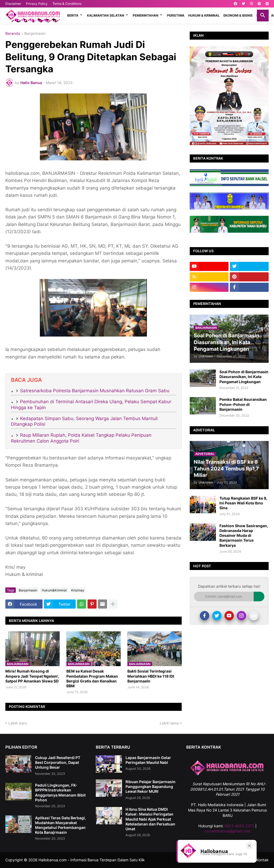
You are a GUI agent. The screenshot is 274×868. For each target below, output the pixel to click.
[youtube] (209, 266)
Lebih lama (169, 723)
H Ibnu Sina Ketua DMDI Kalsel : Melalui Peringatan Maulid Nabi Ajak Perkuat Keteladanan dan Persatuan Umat (150, 819)
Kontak (263, 860)
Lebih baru (17, 723)
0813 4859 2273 (239, 826)
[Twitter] (217, 615)
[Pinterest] (92, 604)
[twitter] (243, 3)
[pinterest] (259, 3)
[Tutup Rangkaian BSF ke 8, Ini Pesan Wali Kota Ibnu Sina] (203, 504)
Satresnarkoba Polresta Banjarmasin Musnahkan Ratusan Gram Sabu (94, 390)
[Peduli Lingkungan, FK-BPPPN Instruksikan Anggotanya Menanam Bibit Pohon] (18, 791)
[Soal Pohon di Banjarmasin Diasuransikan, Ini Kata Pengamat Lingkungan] (203, 378)
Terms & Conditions (66, 4)
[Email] (102, 604)
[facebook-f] (249, 287)
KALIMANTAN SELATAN (105, 15)
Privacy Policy (37, 4)
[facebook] (235, 3)
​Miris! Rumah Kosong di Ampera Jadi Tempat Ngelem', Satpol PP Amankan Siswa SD (32, 676)
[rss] (209, 276)
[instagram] (251, 3)
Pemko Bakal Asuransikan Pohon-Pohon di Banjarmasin (243, 404)
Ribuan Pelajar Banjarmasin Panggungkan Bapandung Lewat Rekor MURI (150, 786)
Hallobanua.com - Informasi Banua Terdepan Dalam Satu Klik (92, 860)
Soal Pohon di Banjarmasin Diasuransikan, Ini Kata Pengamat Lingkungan (243, 376)
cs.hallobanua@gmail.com (227, 831)
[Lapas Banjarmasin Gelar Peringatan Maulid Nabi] (109, 764)
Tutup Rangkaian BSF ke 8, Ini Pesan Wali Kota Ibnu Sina (243, 503)
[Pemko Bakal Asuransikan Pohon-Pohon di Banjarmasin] (203, 405)
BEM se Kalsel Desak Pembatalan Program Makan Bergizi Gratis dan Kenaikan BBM (92, 678)
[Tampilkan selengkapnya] (112, 604)
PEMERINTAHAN (145, 15)
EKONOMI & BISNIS (238, 15)
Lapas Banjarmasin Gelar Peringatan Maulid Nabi (148, 760)
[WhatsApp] (81, 604)
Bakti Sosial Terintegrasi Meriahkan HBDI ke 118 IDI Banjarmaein (150, 676)
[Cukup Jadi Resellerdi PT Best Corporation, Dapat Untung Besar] (18, 764)
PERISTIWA (175, 15)
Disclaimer (13, 4)
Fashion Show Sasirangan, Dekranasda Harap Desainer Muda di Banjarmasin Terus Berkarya (243, 535)
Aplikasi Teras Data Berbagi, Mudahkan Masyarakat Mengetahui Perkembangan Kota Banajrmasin (60, 825)
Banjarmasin (34, 34)
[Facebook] (204, 615)
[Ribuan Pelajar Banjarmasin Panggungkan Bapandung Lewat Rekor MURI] (109, 788)
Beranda (12, 34)
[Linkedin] (253, 615)
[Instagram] (241, 615)
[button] (263, 15)
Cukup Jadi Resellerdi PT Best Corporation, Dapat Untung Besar (57, 762)
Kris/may (77, 590)
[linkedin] (267, 3)
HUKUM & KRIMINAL (204, 15)
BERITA (72, 15)
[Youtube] (229, 615)
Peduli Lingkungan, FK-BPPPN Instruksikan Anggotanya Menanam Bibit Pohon (60, 792)
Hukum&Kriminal (54, 590)
